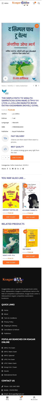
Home (4, 86)
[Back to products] (36, 86)
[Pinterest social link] (15, 168)
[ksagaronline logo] (13, 392)
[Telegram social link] (23, 168)
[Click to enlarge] (5, 78)
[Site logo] (20, 3)
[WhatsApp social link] (20, 168)
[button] (11, 328)
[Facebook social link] (7, 168)
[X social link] (10, 168)
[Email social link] (12, 168)
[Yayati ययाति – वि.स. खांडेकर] (11, 353)
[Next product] (38, 86)
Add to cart (16, 157)
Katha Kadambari (21, 86)
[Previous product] (33, 86)
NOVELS (11, 86)
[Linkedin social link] (18, 168)
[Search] (39, 3)
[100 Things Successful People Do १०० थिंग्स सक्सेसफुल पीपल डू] (30, 350)
